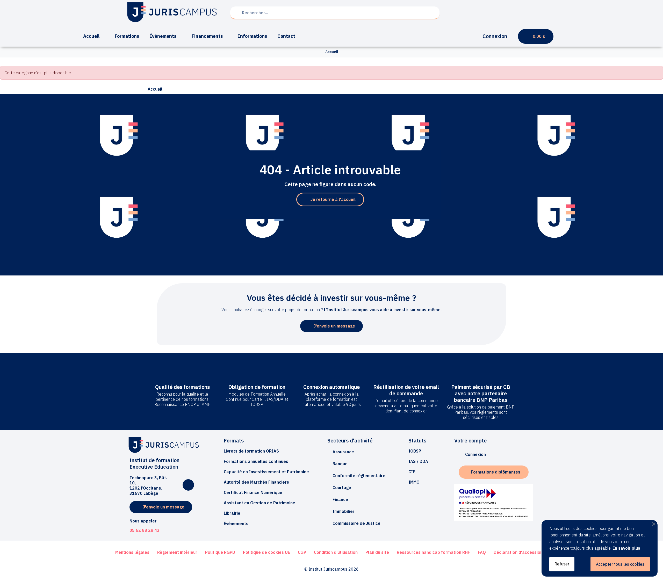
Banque (340, 463)
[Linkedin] (188, 485)
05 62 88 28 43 (144, 530)
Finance (340, 499)
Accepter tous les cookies (620, 564)
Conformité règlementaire (359, 475)
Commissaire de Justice (356, 523)
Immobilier (344, 511)
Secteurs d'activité (349, 440)
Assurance (343, 451)
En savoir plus (626, 548)
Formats (234, 440)
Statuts (417, 440)
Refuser (561, 563)
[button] (330, 199)
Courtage (342, 487)
